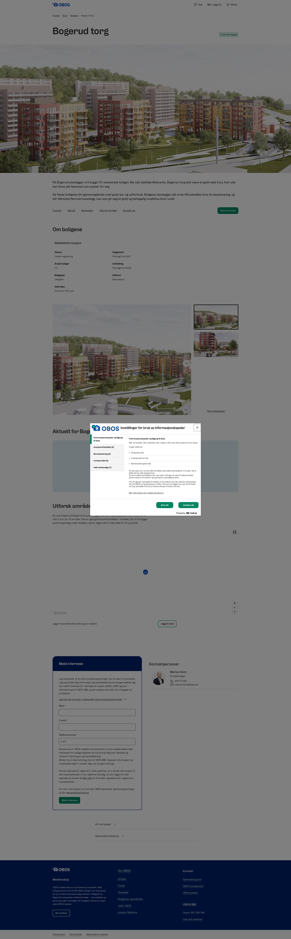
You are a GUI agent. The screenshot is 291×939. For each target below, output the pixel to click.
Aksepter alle (188, 505)
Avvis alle (165, 505)
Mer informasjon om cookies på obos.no (146, 493)
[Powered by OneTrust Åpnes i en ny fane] (187, 514)
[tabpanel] (163, 467)
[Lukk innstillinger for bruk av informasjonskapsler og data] (197, 427)
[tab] (107, 439)
